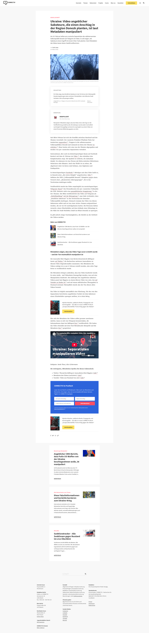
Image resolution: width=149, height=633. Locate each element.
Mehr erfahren (40, 628)
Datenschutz (92, 605)
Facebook (65, 616)
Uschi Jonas (55, 47)
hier (107, 587)
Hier (64, 602)
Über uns (113, 3)
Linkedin (65, 613)
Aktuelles (56, 531)
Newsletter (120, 3)
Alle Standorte (40, 622)
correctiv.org (9, 3)
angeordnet (63, 142)
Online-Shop (40, 616)
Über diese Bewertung (65, 119)
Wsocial (65, 620)
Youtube (65, 615)
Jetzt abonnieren (84, 403)
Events (107, 3)
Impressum (92, 603)
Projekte (100, 3)
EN (140, 3)
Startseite (78, 3)
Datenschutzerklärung (59, 409)
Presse (90, 602)
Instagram (65, 611)
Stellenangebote (78, 596)
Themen (85, 3)
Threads (65, 618)
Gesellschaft (55, 17)
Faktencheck (93, 3)
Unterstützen (131, 3)
